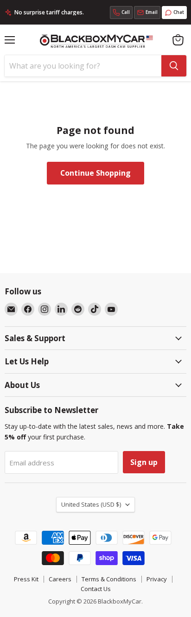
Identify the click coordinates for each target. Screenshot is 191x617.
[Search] (173, 65)
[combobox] (83, 65)
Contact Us (96, 589)
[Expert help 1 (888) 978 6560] (121, 12)
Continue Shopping (95, 173)
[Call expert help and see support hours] (121, 12)
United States (91, 504)
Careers (60, 579)
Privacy (156, 579)
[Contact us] (147, 12)
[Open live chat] (174, 12)
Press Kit (26, 579)
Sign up (144, 462)
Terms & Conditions (109, 579)
